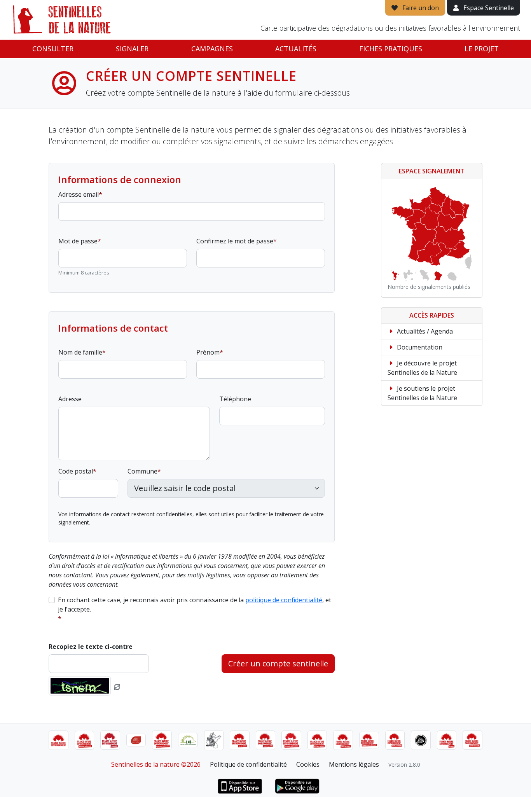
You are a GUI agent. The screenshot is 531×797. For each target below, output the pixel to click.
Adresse (70, 399)
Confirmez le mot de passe (234, 241)
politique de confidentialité (283, 600)
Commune (142, 471)
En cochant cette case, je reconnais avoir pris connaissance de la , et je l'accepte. (194, 604)
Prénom (208, 352)
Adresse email (78, 194)
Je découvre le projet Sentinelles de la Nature (422, 368)
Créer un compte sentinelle (278, 663)
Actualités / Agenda (424, 331)
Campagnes (212, 48)
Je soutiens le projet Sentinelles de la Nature (422, 393)
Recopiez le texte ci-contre (91, 646)
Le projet (482, 48)
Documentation (418, 347)
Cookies (308, 764)
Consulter (52, 48)
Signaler (132, 48)
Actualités (295, 48)
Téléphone (235, 399)
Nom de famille (80, 352)
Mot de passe (78, 241)
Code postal (75, 471)
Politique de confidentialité (248, 764)
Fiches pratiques (390, 48)
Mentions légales (354, 764)
